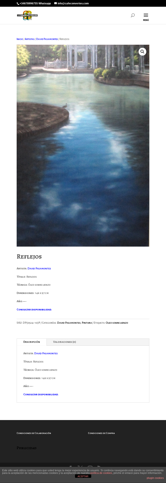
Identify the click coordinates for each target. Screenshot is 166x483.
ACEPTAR (83, 476)
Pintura (87, 322)
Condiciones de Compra (101, 433)
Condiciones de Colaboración (34, 433)
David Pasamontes (47, 39)
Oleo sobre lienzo (117, 322)
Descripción (31, 341)
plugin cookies (155, 478)
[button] (142, 52)
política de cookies (101, 473)
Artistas (30, 39)
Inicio (20, 39)
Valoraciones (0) (64, 341)
